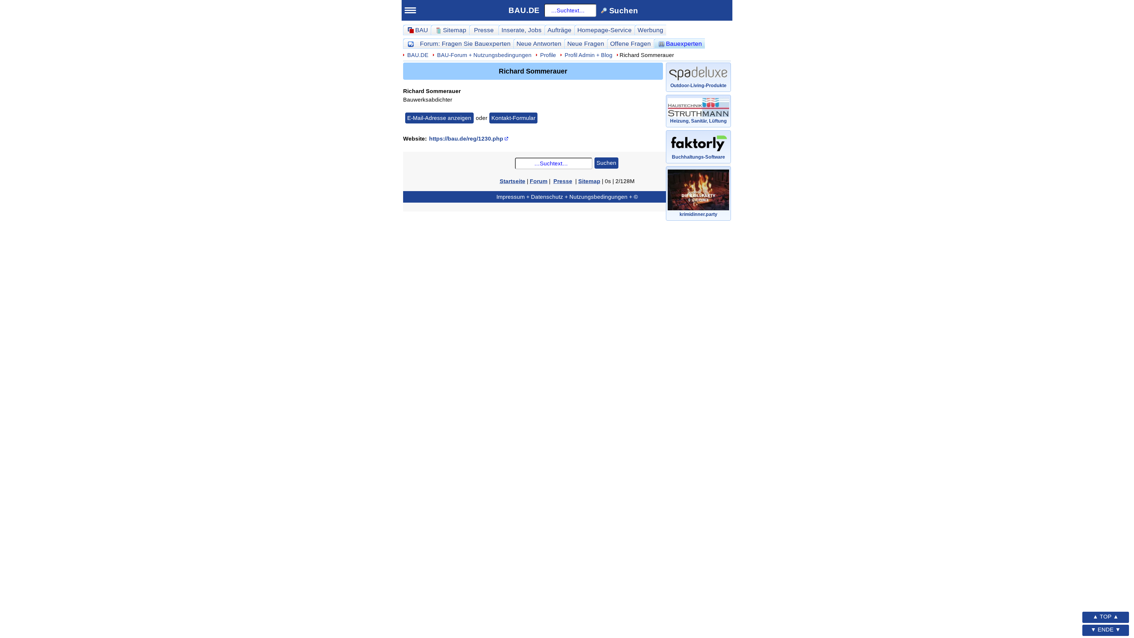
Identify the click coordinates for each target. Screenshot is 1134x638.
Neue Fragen (138, 236)
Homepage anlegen (147, 522)
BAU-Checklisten (139, 537)
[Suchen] (191, 63)
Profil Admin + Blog (588, 55)
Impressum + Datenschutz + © (567, 196)
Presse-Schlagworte (148, 321)
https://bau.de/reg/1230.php (466, 138)
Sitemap (161, 195)
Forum (465, 43)
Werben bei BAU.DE (144, 565)
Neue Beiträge (139, 222)
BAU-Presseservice (143, 293)
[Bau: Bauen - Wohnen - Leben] (149, 41)
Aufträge (559, 30)
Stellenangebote (142, 466)
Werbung (650, 30)
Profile (548, 55)
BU (175, 38)
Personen (132, 278)
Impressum (168, 598)
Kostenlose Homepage (148, 495)
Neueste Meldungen (148, 307)
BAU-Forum (484, 55)
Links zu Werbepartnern (150, 551)
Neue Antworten (539, 43)
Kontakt (124, 579)
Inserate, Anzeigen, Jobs (150, 452)
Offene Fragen (140, 250)
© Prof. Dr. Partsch (168, 620)
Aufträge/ (153, 335)
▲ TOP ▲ (1106, 616)
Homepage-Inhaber (147, 508)
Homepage (604, 30)
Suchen (606, 163)
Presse (484, 30)
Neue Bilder (135, 264)
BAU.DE (524, 10)
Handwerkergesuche (149, 363)
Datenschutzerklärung (168, 609)
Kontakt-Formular (513, 118)
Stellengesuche (141, 480)
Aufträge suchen (142, 349)
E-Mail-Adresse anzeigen (439, 118)
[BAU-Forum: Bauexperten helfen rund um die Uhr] (411, 43)
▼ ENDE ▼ (1106, 629)
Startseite (127, 195)
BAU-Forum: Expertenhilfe (153, 209)
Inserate (521, 30)
